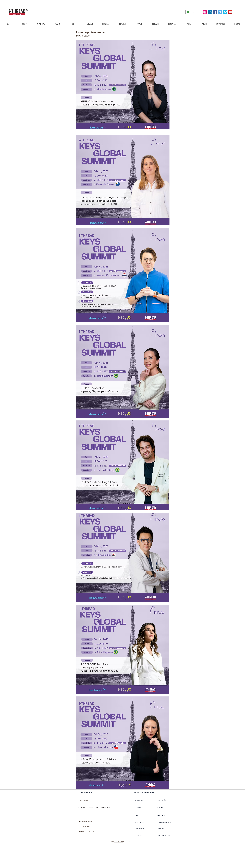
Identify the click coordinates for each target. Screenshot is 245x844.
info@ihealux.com (86, 821)
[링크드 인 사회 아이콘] (210, 12)
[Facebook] (215, 12)
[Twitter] (220, 12)
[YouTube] (230, 12)
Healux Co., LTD (118, 842)
